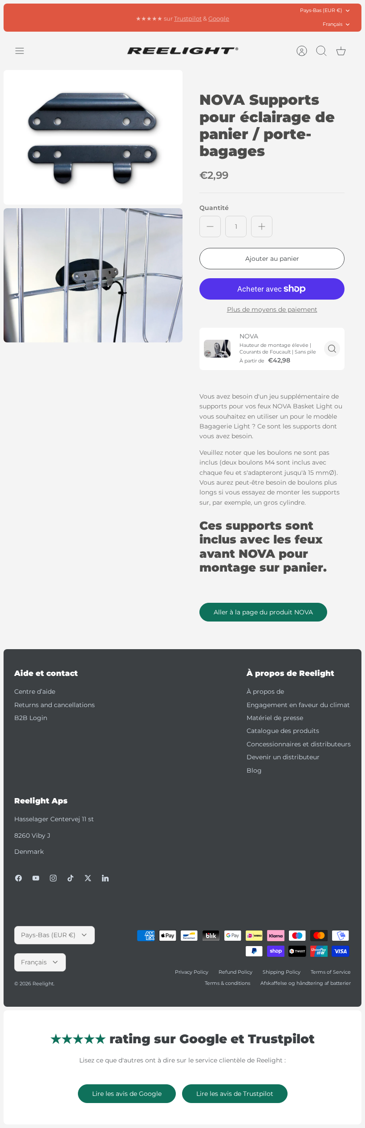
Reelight (42, 983)
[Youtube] (36, 878)
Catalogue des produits (283, 731)
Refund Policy (235, 972)
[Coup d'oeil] (332, 349)
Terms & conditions (227, 983)
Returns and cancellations (54, 705)
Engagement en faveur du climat (298, 705)
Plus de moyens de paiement (272, 309)
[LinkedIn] (105, 878)
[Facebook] (18, 878)
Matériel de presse (275, 718)
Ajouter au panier (272, 259)
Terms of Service (331, 972)
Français (332, 24)
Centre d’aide (34, 692)
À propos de (265, 692)
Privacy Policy (191, 972)
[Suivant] (257, 17)
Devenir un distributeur (283, 757)
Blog (254, 770)
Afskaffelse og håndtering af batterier (305, 983)
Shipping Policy (281, 972)
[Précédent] (107, 17)
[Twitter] (88, 878)
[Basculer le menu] (24, 50)
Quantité (214, 208)
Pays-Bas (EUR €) (321, 10)
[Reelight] (182, 51)
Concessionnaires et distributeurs (299, 744)
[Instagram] (53, 878)
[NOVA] (217, 349)
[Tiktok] (70, 878)
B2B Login (30, 718)
